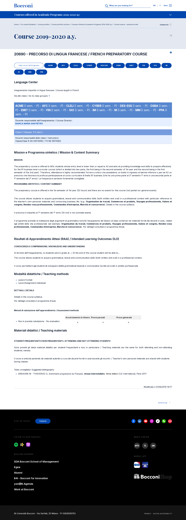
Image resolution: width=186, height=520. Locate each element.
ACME (50, 65)
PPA (41, 72)
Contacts (42, 421)
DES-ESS (104, 65)
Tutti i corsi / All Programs (28, 65)
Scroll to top (162, 403)
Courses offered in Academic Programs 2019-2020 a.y (91, 24)
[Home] (23, 5)
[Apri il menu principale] (170, 5)
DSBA (118, 65)
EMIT (131, 65)
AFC (63, 65)
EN (154, 5)
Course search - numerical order (126, 24)
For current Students (28, 24)
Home (16, 24)
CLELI (76, 65)
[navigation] (93, 14)
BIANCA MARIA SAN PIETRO (29, 123)
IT (160, 5)
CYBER (89, 65)
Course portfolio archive (60, 24)
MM (29, 72)
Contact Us (164, 25)
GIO (155, 65)
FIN (143, 65)
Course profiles (43, 24)
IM (167, 65)
